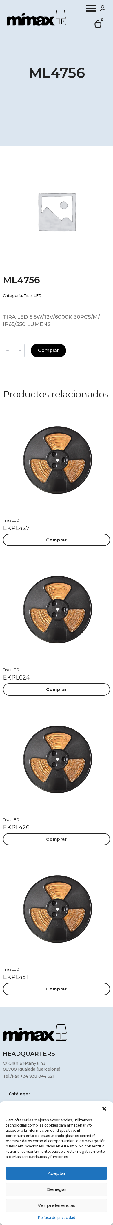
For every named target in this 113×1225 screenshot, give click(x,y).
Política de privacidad (56, 1217)
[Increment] (20, 350)
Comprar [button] (56, 540)
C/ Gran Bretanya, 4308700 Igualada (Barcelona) (31, 1066)
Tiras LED (33, 295)
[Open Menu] (91, 8)
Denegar (56, 1189)
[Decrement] (7, 350)
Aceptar (57, 1173)
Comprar (48, 350)
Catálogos (20, 1094)
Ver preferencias (56, 1205)
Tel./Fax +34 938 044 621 (28, 1076)
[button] (104, 1109)
